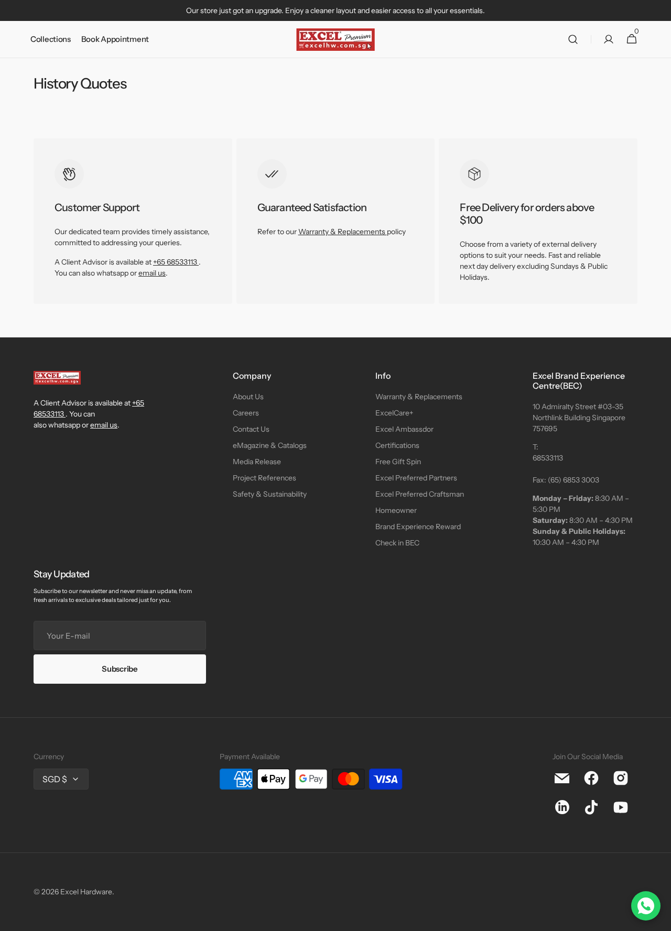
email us (152, 273)
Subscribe (119, 669)
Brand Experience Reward (418, 526)
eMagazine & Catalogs (270, 445)
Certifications (397, 445)
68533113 (548, 458)
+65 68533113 (175, 262)
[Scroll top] (658, 918)
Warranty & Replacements (342, 231)
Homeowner (396, 510)
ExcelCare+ (394, 413)
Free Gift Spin (398, 461)
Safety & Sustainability (270, 494)
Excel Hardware (86, 891)
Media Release (257, 461)
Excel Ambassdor (404, 429)
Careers (246, 413)
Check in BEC (397, 542)
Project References (264, 478)
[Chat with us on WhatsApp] (646, 906)
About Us (248, 396)
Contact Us (251, 429)
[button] (573, 39)
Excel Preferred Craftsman (419, 494)
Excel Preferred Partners (416, 478)
